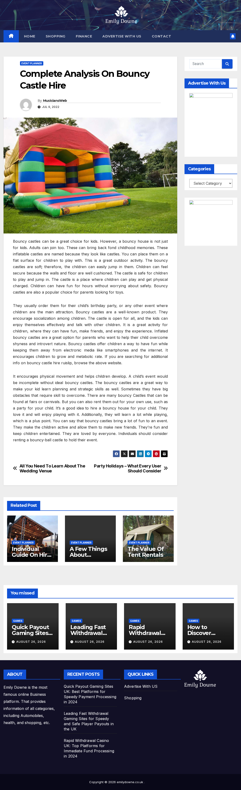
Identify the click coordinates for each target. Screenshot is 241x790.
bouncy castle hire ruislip (49, 362)
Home (29, 36)
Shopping (55, 36)
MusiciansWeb (55, 100)
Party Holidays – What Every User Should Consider (127, 468)
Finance (84, 36)
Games (17, 620)
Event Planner (31, 63)
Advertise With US (121, 36)
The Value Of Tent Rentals (146, 551)
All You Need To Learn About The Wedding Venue (52, 468)
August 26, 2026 (31, 641)
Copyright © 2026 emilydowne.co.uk (116, 782)
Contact (161, 36)
